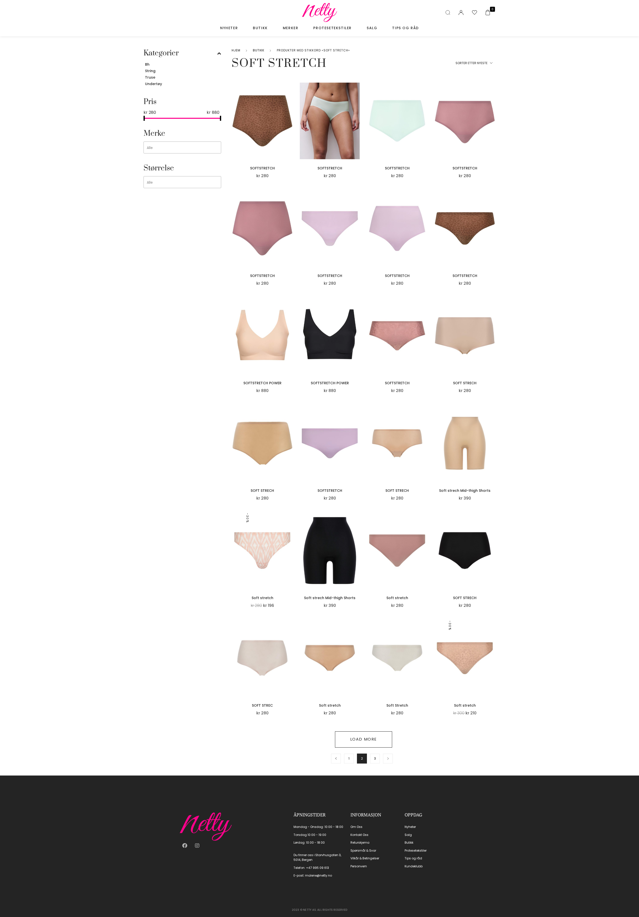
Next (388, 759)
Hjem (236, 50)
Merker (291, 27)
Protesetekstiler (332, 27)
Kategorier (161, 53)
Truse (150, 77)
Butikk (260, 27)
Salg (372, 27)
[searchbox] (180, 148)
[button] (291, 127)
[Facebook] (185, 846)
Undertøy (153, 83)
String (150, 70)
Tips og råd (405, 27)
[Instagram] (197, 846)
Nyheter (229, 27)
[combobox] (182, 147)
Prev (336, 759)
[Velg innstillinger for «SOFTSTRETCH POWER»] (291, 342)
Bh (147, 64)
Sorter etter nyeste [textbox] (471, 63)
